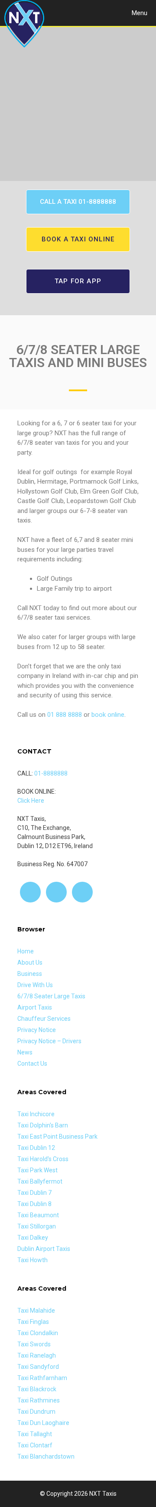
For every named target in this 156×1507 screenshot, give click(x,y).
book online (107, 715)
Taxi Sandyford (38, 1366)
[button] (78, 202)
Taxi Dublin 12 (36, 1147)
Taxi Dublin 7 (34, 1192)
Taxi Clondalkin (37, 1333)
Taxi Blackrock (36, 1389)
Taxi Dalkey (32, 1237)
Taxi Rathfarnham (42, 1377)
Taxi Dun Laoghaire (43, 1422)
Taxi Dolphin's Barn (42, 1125)
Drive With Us (35, 984)
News (24, 1052)
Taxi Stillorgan (36, 1226)
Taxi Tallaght (34, 1434)
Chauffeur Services (44, 1018)
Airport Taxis (34, 1007)
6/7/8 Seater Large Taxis (51, 996)
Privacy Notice (36, 1029)
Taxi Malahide (36, 1310)
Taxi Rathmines (38, 1400)
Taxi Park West (37, 1170)
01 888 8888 (64, 715)
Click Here (30, 800)
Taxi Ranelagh (36, 1355)
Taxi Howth (32, 1260)
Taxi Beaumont (38, 1215)
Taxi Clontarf (34, 1445)
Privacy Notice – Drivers (49, 1041)
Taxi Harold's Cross (42, 1159)
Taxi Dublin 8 (34, 1203)
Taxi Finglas (33, 1321)
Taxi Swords (34, 1344)
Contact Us (32, 1063)
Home (25, 951)
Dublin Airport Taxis (43, 1248)
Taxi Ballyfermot (39, 1181)
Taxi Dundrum (36, 1411)
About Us (29, 962)
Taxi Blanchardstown (46, 1456)
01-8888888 (51, 773)
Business (29, 973)
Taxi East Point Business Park (57, 1136)
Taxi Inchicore (36, 1114)
